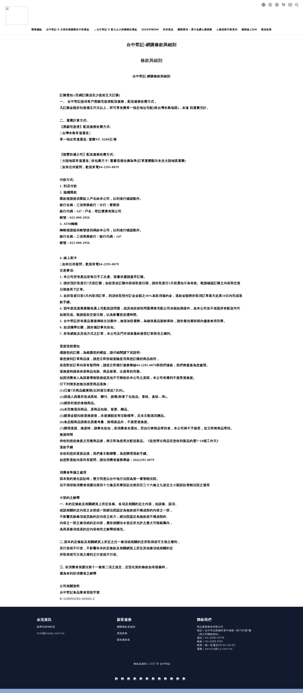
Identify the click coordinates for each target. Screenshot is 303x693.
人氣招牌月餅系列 (226, 29)
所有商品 (168, 29)
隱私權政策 (123, 639)
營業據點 (36, 29)
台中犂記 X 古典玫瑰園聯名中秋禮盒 (67, 29)
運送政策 (266, 29)
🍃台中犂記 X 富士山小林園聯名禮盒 (115, 29)
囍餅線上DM (249, 29)
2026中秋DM (150, 29)
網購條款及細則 (126, 626)
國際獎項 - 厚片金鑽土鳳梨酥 (195, 29)
